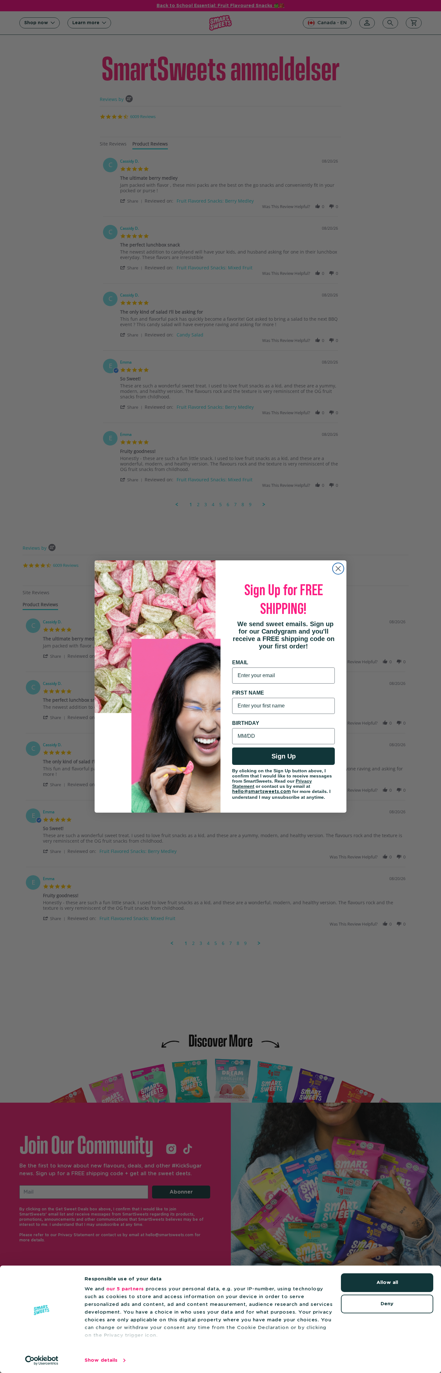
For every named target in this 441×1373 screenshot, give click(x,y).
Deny (387, 1303)
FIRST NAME (248, 693)
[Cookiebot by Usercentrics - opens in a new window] (42, 1360)
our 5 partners (125, 1289)
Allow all (387, 1282)
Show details (101, 1360)
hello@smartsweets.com (261, 791)
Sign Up (284, 756)
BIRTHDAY (245, 723)
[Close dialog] (338, 568)
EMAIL (240, 662)
